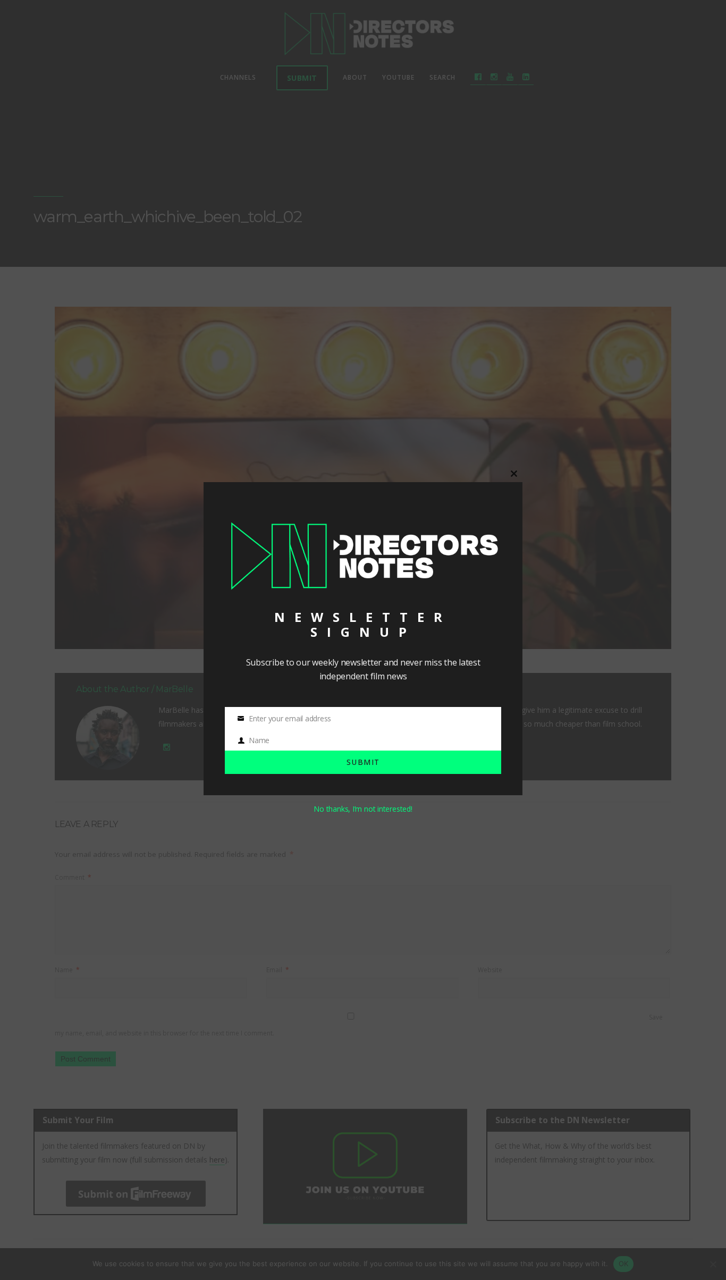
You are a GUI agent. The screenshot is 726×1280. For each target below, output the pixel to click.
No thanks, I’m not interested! (363, 809)
